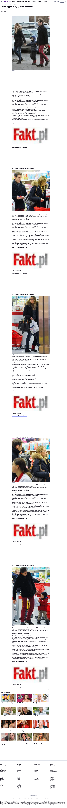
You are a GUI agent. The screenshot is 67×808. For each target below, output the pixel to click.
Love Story (34, 1)
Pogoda (1, 784)
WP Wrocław (19, 786)
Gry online (1, 785)
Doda (34, 769)
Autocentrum (19, 785)
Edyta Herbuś (52, 770)
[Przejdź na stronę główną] (2, 2)
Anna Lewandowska (3, 765)
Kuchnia (18, 776)
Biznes (1, 776)
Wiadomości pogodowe (37, 778)
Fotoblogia (18, 784)
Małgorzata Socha (3, 770)
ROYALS (45, 1)
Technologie (2, 777)
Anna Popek (35, 771)
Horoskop (18, 777)
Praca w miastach (52, 787)
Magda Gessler (19, 770)
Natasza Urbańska (53, 769)
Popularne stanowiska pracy (54, 792)
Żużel (18, 788)
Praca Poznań (52, 780)
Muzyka (13, 1)
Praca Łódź (52, 778)
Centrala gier (19, 787)
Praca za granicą (52, 788)
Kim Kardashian (36, 770)
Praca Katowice (52, 786)
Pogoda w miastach (36, 779)
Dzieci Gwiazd (27, 1)
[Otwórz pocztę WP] (55, 2)
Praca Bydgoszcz (52, 785)
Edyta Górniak (19, 765)
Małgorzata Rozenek (20, 769)
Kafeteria (18, 779)
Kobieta (1, 780)
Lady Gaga (18, 771)
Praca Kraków (52, 777)
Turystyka (18, 778)
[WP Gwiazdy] (8, 2)
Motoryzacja (2, 779)
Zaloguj (62, 1)
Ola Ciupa (35, 765)
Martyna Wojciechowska (53, 771)
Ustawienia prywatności (49, 798)
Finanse (1, 778)
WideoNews (40, 1)
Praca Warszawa (52, 776)
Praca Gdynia (52, 784)
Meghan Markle (2, 769)
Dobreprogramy (19, 780)
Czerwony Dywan (20, 1)
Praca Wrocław (52, 779)
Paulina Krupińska (53, 765)
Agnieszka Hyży (2, 771)
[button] (58, 1)
